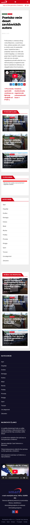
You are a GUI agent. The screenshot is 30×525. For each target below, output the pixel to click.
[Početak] (3, 478)
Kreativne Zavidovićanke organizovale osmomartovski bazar (20, 93)
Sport (4, 247)
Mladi (4, 226)
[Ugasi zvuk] (24, 478)
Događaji (7, 117)
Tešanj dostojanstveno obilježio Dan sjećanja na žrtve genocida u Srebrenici (14, 159)
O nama (3, 521)
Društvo (12, 117)
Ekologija (5, 217)
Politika (5, 235)
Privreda (5, 239)
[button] (27, 2)
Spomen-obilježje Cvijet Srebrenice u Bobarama (13, 142)
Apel (4, 204)
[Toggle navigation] (15, 2)
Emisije (13, 521)
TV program (19, 521)
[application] (15, 471)
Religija (5, 243)
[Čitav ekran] (27, 478)
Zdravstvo (6, 260)
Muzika (5, 230)
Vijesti (8, 521)
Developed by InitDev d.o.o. (8, 519)
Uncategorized (7, 256)
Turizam (5, 252)
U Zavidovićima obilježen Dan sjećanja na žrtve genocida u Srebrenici (14, 122)
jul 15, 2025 (8, 291)
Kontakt (25, 521)
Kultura (5, 222)
